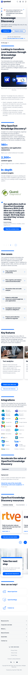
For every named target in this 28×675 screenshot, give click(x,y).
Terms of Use (14, 652)
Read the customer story (12, 229)
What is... (3, 628)
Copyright (4, 665)
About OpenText (12, 591)
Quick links (4, 636)
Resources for (5, 621)
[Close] (23, 9)
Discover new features (9, 388)
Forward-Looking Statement (14, 658)
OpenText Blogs (12, 599)
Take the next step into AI (12, 573)
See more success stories (10, 537)
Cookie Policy (14, 655)
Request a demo (19, 31)
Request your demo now (9, 384)
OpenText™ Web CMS (17, 670)
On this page (4, 42)
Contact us (6, 31)
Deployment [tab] (5, 469)
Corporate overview (6, 624)
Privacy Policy (14, 650)
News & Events (5, 632)
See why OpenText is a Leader (15, 38)
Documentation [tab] (20, 505)
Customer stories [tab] (8, 505)
